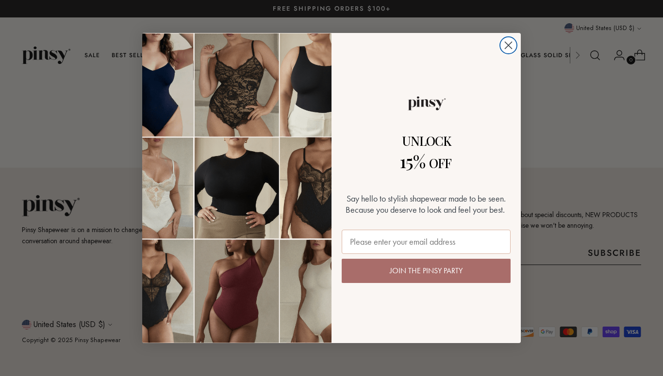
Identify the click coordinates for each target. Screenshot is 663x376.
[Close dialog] (508, 45)
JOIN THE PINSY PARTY (426, 271)
